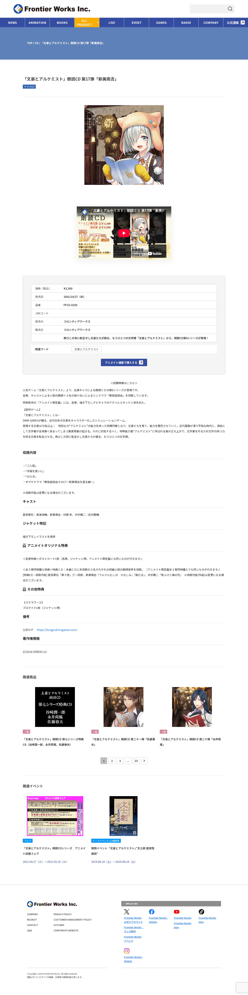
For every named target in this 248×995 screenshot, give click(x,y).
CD (36, 43)
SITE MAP (59, 925)
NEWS (12, 22)
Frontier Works (182, 918)
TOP (29, 43)
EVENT (137, 22)
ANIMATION (37, 22)
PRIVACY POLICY (63, 914)
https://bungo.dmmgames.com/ (57, 630)
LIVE (111, 22)
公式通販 (233, 22)
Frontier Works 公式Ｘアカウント (133, 920)
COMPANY (210, 22)
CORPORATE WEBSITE (66, 930)
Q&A (29, 930)
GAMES (161, 22)
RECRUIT (32, 919)
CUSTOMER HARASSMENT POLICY (73, 919)
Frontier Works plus (182, 925)
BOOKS (62, 22)
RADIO (186, 22)
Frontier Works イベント (132, 938)
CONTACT (32, 925)
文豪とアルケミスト (86, 349)
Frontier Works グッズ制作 (134, 929)
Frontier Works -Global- (158, 920)
